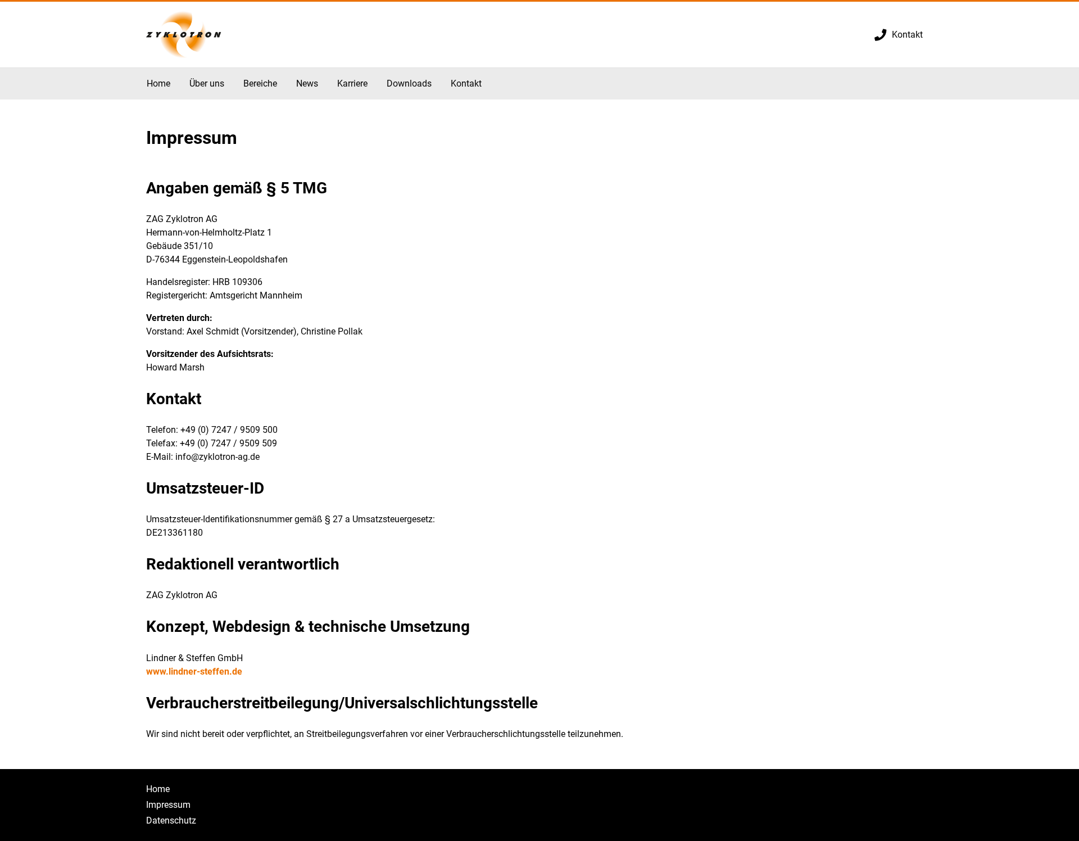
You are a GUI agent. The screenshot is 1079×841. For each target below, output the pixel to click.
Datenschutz (171, 820)
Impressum (168, 804)
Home (158, 789)
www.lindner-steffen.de (194, 671)
